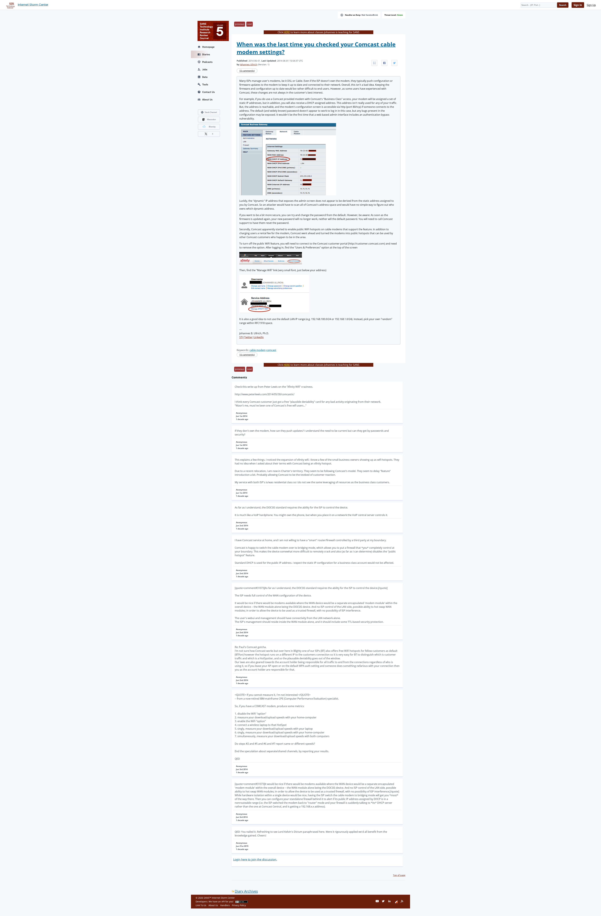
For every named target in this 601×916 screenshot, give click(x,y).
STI (241, 337)
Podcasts (207, 62)
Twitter (248, 337)
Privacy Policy (239, 905)
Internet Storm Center (33, 5)
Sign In (578, 5)
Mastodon (211, 119)
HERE (287, 32)
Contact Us (208, 92)
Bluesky (212, 126)
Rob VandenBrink (370, 15)
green (400, 15)
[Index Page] (10, 5)
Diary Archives (246, 891)
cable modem (257, 350)
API (223, 901)
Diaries (206, 54)
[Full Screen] (374, 63)
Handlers (225, 905)
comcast (271, 350)
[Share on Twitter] (394, 63)
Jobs (204, 69)
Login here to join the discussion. (255, 859)
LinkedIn (259, 337)
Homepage (208, 47)
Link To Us (201, 905)
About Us (207, 99)
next (249, 24)
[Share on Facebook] (384, 63)
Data (205, 77)
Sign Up (591, 5)
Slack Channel (211, 112)
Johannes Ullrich (248, 64)
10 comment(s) (247, 70)
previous (239, 24)
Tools (205, 84)
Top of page (399, 875)
